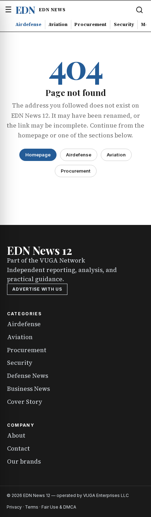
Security (124, 24)
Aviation (57, 24)
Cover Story (24, 402)
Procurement (90, 24)
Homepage (38, 154)
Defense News (27, 375)
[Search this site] (139, 10)
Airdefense (28, 24)
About (16, 435)
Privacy (14, 507)
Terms (31, 507)
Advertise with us (37, 289)
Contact (18, 448)
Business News (28, 388)
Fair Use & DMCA (58, 507)
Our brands (24, 461)
